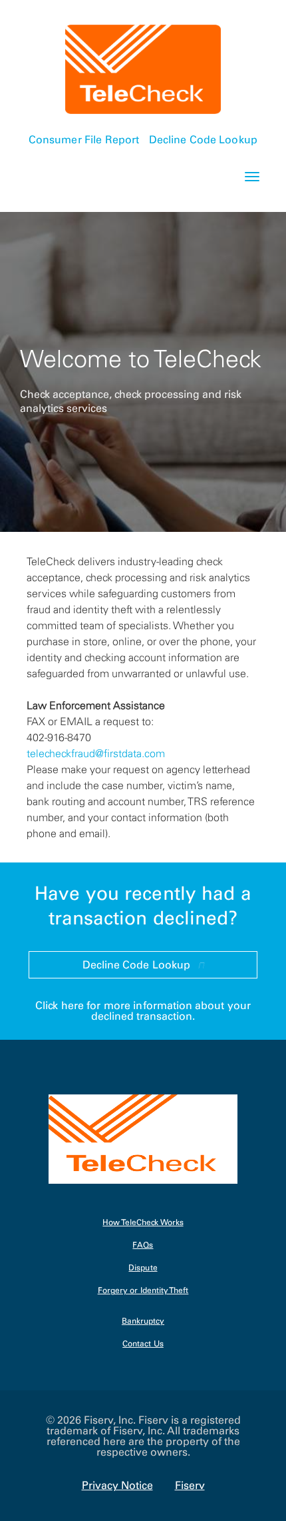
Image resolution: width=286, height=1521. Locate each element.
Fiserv (190, 1485)
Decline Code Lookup (203, 139)
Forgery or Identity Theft (143, 1290)
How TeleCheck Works (142, 1222)
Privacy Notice (117, 1485)
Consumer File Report (83, 139)
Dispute (142, 1268)
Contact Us (143, 1344)
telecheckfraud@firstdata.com (96, 753)
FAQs (142, 1245)
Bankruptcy (143, 1321)
